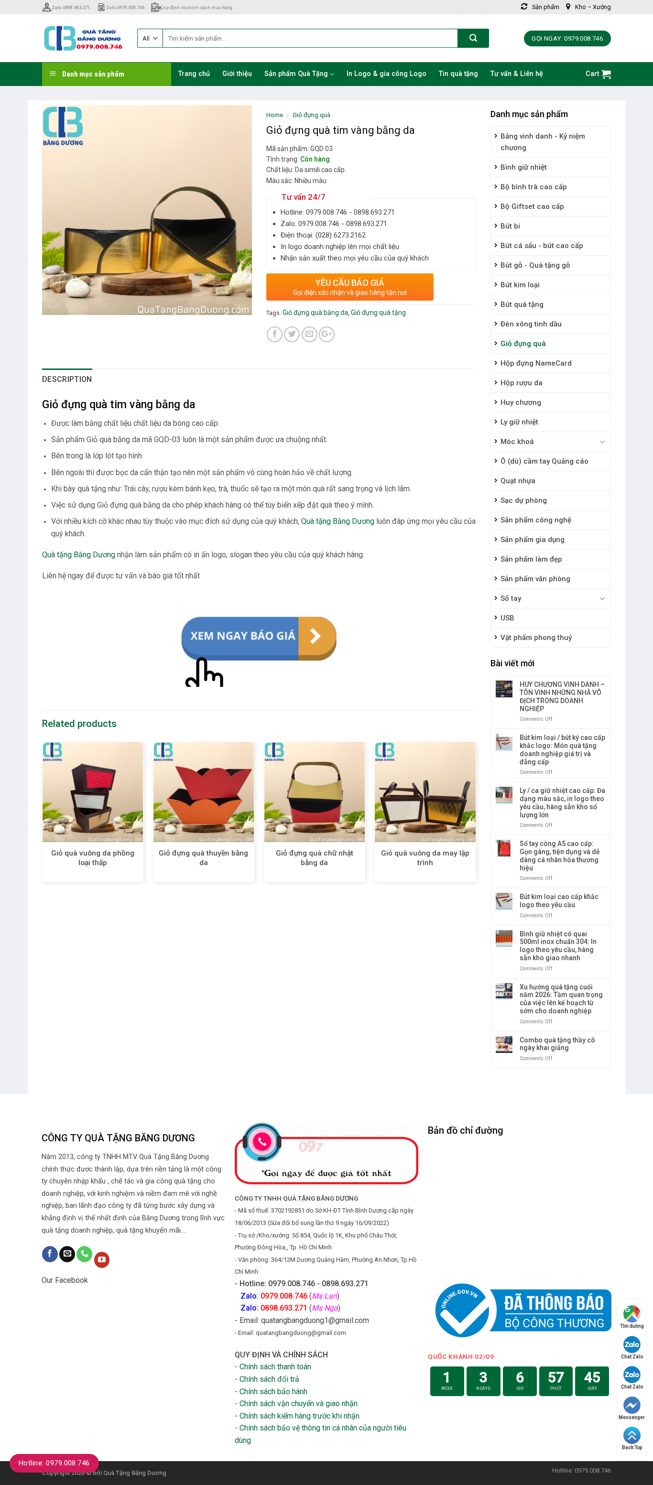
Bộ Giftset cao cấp (532, 206)
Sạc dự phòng (524, 500)
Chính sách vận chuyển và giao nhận (298, 1403)
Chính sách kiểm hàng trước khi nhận (299, 1415)
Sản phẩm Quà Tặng (296, 74)
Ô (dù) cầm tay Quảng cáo (544, 461)
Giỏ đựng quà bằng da (315, 312)
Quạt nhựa (518, 481)
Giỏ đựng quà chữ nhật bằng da (314, 858)
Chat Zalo (632, 1356)
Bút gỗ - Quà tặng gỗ (535, 265)
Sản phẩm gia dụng (533, 539)
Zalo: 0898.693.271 (71, 7)
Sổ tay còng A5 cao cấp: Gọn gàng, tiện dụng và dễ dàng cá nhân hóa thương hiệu (560, 855)
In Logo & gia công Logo (386, 74)
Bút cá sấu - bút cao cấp (542, 245)
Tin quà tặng (458, 74)
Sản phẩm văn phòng (535, 578)
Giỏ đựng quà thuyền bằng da (203, 858)
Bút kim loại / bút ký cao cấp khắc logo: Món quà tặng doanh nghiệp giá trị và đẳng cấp (562, 749)
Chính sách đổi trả (269, 1379)
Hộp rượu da (522, 383)
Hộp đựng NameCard (536, 363)
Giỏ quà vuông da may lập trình (425, 858)
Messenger (632, 1417)
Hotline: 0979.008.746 (54, 1463)
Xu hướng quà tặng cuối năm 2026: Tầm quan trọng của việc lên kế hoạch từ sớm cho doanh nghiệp (561, 999)
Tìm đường (632, 1326)
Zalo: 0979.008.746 (125, 7)
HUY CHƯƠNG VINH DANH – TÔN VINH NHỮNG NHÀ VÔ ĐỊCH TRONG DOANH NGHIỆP (562, 696)
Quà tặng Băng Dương (337, 521)
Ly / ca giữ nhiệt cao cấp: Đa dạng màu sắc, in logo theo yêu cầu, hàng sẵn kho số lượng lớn (562, 802)
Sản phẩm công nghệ (536, 520)
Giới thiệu (237, 74)
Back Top (632, 1447)
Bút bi (510, 226)
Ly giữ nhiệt (519, 422)
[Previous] (42, 815)
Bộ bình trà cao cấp (534, 187)
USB (507, 618)
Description (67, 379)
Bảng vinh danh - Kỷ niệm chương (543, 142)
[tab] (67, 379)
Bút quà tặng (522, 304)
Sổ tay (511, 598)
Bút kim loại (520, 285)
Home (274, 115)
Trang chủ (194, 74)
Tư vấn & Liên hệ (516, 74)
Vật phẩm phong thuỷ (536, 637)
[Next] (475, 815)
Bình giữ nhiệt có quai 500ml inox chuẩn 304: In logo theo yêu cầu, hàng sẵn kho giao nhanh (558, 946)
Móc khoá (517, 441)
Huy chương (521, 402)
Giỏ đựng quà (523, 343)
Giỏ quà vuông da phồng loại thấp (92, 858)
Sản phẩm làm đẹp (531, 559)
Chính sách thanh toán (275, 1366)
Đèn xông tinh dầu (531, 324)
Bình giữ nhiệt (524, 167)
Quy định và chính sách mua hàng (196, 7)
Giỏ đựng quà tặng (378, 312)
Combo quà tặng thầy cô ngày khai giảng (557, 1044)
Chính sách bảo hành (273, 1391)
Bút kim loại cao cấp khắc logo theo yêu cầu (559, 901)
